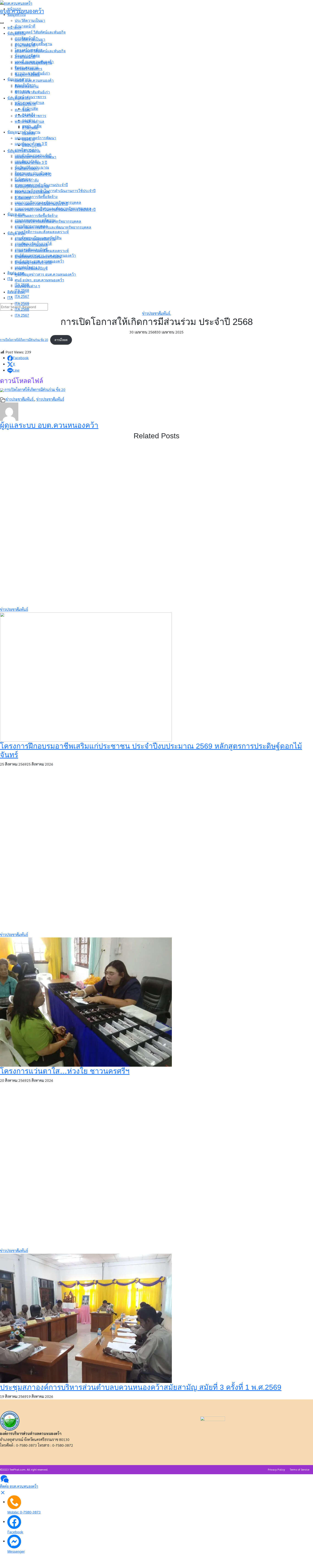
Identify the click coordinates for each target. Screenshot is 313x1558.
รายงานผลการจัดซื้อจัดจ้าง (36, 216)
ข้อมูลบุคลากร (18, 98)
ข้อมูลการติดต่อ (27, 75)
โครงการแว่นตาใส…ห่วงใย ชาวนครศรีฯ (64, 1071)
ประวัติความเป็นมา (30, 39)
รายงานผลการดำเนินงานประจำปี (41, 204)
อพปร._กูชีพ (31, 145)
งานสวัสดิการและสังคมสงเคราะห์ (42, 251)
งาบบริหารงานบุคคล (31, 245)
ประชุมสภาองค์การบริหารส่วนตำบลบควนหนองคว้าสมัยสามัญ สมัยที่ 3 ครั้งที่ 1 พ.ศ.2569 (140, 1387)
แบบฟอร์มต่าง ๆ (27, 286)
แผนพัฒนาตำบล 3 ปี (31, 163)
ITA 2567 (22, 315)
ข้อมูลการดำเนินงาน (23, 151)
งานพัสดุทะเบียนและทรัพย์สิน (38, 257)
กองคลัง (28, 133)
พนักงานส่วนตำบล (29, 121)
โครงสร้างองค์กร (28, 69)
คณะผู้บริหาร (25, 104)
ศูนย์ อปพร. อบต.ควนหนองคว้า (39, 280)
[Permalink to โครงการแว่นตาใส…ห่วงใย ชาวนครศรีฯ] (86, 1001)
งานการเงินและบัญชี (31, 268)
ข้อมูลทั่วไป (16, 33)
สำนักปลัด (30, 127)
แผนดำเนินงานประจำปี (33, 174)
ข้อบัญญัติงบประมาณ (32, 186)
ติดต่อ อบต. (16, 292)
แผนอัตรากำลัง (27, 180)
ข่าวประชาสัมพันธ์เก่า (32, 92)
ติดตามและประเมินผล (32, 192)
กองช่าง (28, 139)
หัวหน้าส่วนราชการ (30, 116)
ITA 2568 (22, 309)
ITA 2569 (22, 304)
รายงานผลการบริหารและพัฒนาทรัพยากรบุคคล (53, 227)
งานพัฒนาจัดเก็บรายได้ (33, 263)
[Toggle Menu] (2, 23)
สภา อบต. (22, 110)
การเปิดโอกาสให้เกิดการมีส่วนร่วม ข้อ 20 (24, 340)
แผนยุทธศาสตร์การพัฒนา (35, 157)
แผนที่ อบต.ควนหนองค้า (34, 80)
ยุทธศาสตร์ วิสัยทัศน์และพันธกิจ (40, 51)
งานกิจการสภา (27, 169)
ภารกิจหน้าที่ (25, 57)
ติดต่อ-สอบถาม (27, 86)
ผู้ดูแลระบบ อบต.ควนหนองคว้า (49, 425)
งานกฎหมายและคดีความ (35, 239)
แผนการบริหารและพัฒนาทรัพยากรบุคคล (48, 221)
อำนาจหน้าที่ (25, 45)
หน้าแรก (14, 28)
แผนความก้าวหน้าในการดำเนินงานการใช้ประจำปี (55, 210)
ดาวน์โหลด (61, 340)
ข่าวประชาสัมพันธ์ (50, 399)
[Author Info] (9, 411)
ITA (10, 298)
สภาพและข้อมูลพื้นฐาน (33, 63)
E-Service (23, 198)
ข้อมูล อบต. (16, 233)
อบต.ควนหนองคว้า (22, 10)
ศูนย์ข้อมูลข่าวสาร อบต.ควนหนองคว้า (45, 274)
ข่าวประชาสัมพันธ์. (156, 313)
